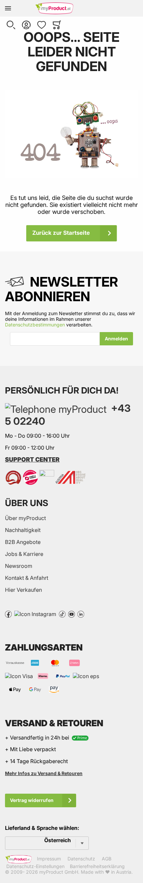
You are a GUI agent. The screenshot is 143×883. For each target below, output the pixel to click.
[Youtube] (71, 613)
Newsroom (18, 566)
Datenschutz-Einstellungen (35, 866)
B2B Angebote (23, 542)
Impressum (49, 858)
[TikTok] (62, 613)
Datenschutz (81, 858)
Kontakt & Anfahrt (26, 577)
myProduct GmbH (58, 872)
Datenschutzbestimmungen (35, 324)
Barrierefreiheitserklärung (97, 866)
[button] (11, 25)
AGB (106, 858)
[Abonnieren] (116, 338)
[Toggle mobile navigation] (8, 8)
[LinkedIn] (80, 613)
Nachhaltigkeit (23, 530)
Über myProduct (25, 518)
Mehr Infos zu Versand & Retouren (43, 773)
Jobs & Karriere (24, 554)
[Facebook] (8, 613)
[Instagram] (35, 613)
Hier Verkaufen (23, 589)
